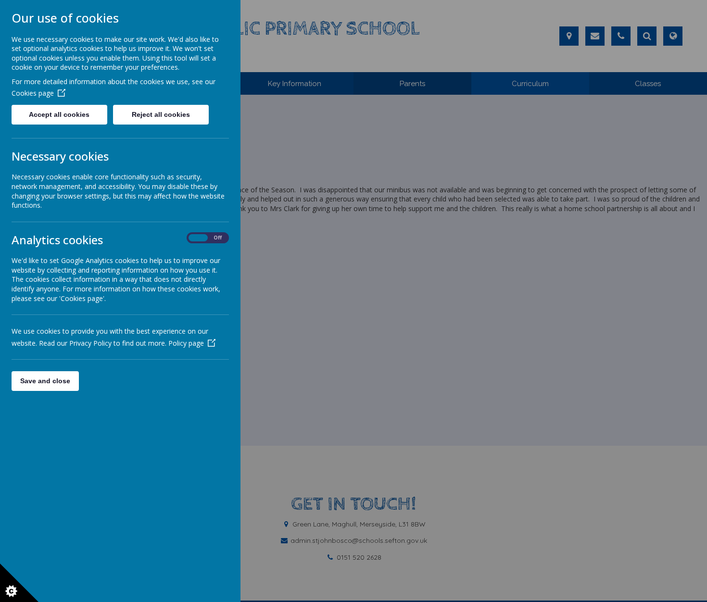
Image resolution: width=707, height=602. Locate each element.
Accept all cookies (59, 114)
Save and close (45, 381)
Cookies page (33, 93)
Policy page (186, 343)
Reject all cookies (161, 114)
